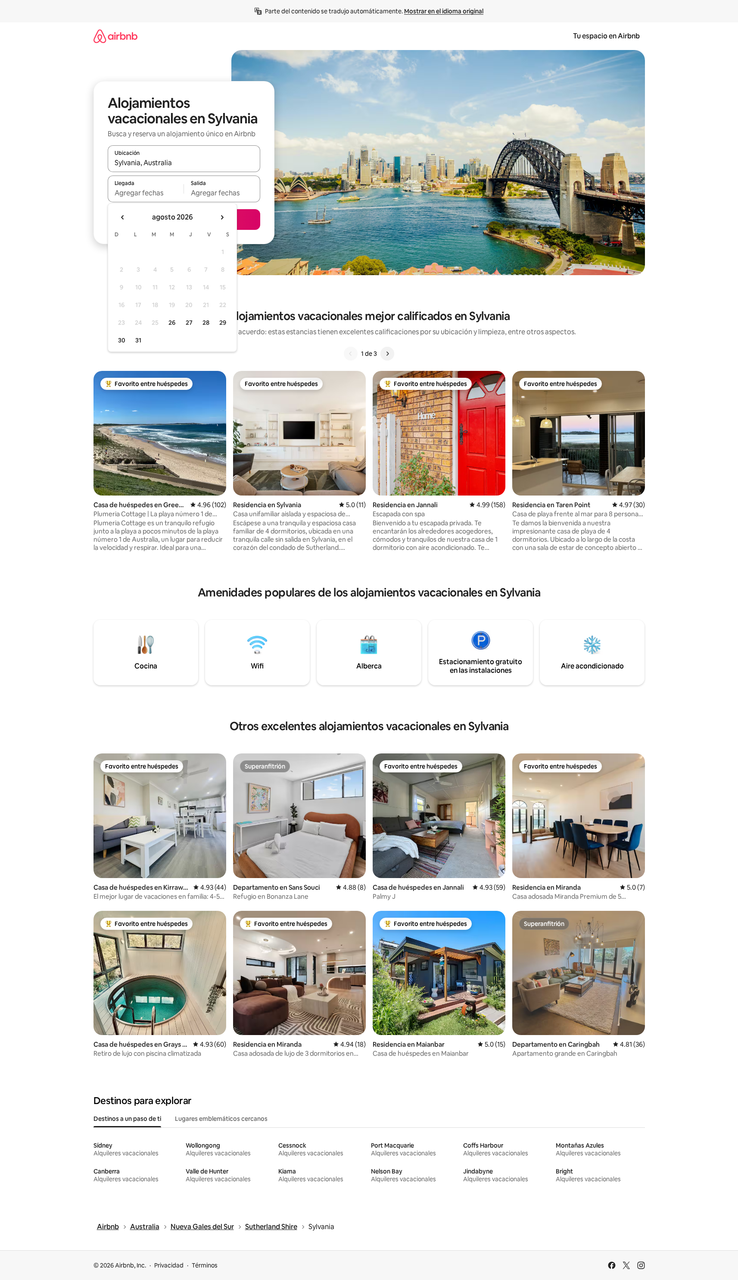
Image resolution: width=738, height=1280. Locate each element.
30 (121, 340)
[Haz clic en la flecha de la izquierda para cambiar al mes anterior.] (122, 217)
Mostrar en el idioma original (443, 11)
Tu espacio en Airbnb (606, 36)
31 (138, 340)
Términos (205, 1265)
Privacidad (169, 1265)
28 (205, 322)
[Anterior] (351, 354)
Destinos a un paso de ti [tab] (127, 1119)
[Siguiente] (387, 354)
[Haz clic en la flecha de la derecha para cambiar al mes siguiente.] (221, 217)
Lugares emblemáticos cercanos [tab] (221, 1119)
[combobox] (184, 162)
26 (171, 322)
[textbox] (146, 193)
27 (189, 322)
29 (222, 322)
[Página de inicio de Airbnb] (115, 36)
